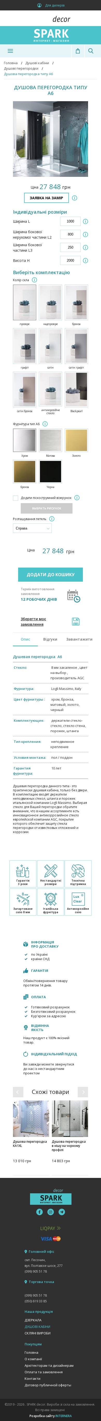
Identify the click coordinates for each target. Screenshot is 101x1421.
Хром (24, 455)
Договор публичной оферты (48, 1385)
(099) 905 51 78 (36, 1271)
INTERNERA (63, 1416)
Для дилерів (55, 5)
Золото (76, 455)
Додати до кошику (51, 574)
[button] (18, 1092)
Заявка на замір (46, 197)
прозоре (25, 324)
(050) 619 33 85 (36, 1301)
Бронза (24, 487)
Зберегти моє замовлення (33, 621)
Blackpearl (76, 411)
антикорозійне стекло (50, 411)
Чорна (50, 487)
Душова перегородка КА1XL (30, 1144)
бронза (76, 324)
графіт (25, 367)
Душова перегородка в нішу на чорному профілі (69, 1146)
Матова (50, 455)
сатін (50, 367)
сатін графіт (76, 367)
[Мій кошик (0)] (77, 50)
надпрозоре (50, 324)
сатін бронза (24, 411)
